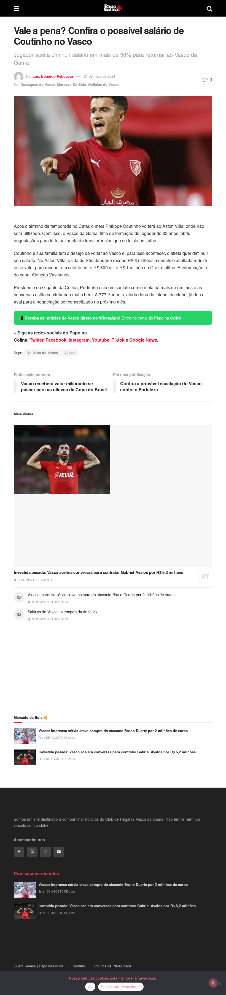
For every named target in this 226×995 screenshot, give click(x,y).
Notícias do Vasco (103, 84)
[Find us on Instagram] (45, 852)
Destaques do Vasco (37, 84)
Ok (90, 987)
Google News (143, 340)
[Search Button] (209, 8)
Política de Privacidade (112, 965)
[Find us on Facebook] (19, 852)
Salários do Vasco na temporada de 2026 (62, 611)
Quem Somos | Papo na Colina (38, 965)
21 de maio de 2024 (99, 76)
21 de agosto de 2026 (58, 738)
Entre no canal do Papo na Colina (151, 318)
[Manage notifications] (213, 982)
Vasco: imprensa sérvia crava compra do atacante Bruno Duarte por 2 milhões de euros (101, 594)
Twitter (36, 340)
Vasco (69, 352)
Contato (78, 965)
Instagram (79, 340)
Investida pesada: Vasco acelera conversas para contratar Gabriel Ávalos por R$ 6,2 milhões (98, 572)
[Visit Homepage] (113, 8)
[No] (219, 983)
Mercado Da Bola (71, 84)
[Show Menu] (16, 8)
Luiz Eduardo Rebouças (53, 76)
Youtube (100, 340)
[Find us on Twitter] (32, 852)
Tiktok (118, 340)
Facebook (55, 340)
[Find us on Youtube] (58, 852)
